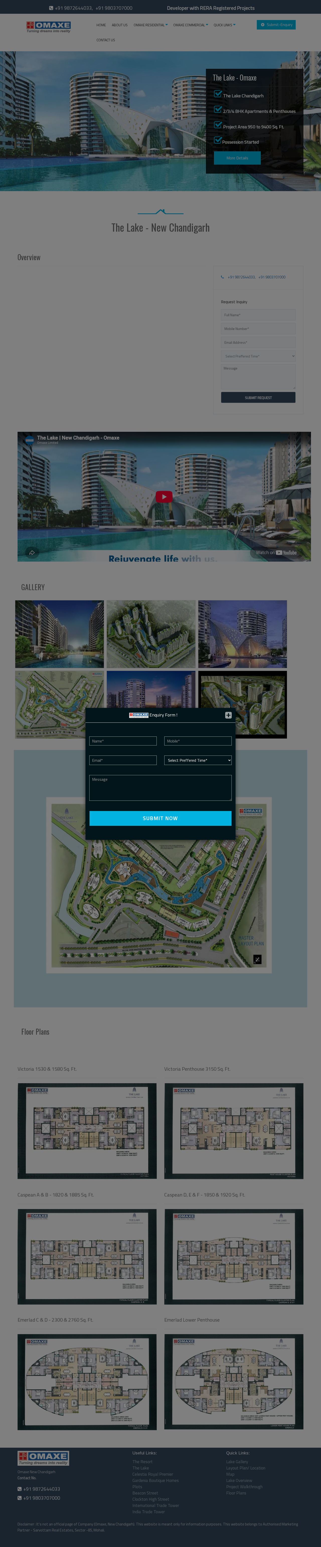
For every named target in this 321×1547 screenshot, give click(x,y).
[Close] (228, 715)
